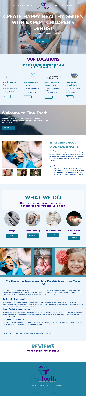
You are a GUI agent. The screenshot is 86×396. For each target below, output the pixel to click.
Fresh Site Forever (46, 393)
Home (13, 5)
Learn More (12, 236)
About (55, 5)
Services (29, 5)
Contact (62, 5)
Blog (47, 386)
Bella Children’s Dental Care (52, 84)
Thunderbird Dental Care (71, 84)
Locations (33, 386)
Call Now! (69, 5)
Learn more (74, 238)
